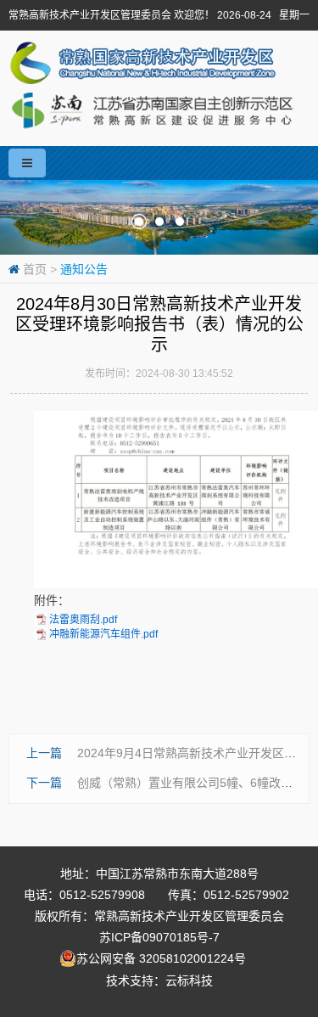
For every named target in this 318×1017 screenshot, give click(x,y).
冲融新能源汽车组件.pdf (103, 634)
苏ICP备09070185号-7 (159, 937)
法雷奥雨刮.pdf (83, 620)
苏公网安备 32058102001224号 (167, 958)
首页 (35, 269)
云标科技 (189, 980)
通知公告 (84, 269)
